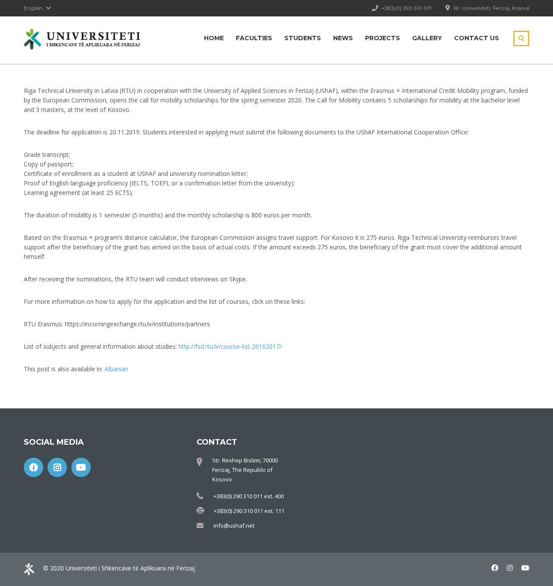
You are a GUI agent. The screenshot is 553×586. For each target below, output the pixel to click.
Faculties (254, 38)
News (343, 38)
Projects (382, 38)
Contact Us (476, 38)
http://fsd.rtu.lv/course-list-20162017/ (230, 346)
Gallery (427, 38)
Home (214, 38)
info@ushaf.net (233, 525)
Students (302, 38)
